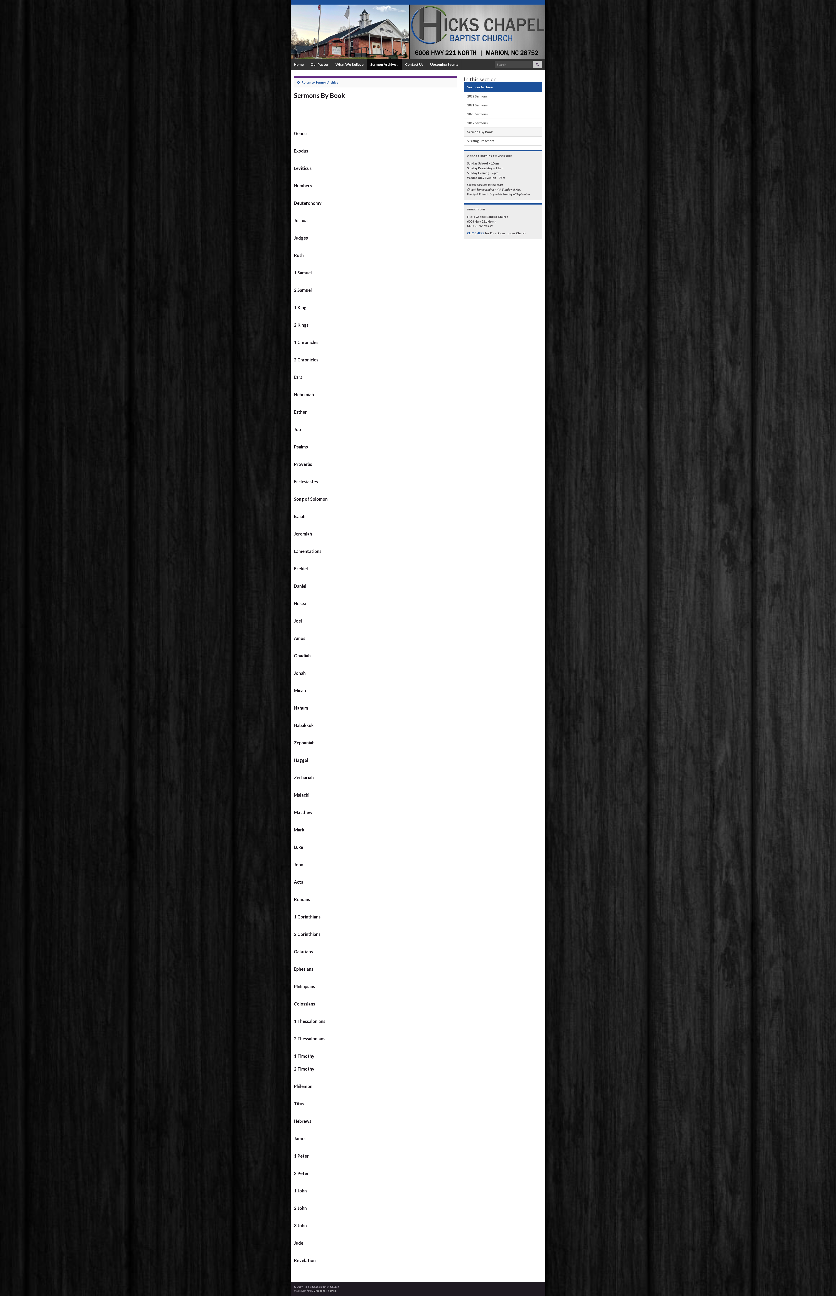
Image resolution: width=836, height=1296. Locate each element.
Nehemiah (304, 394)
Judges (301, 237)
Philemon (303, 1086)
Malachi (301, 794)
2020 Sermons (477, 114)
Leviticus (303, 168)
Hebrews (302, 1121)
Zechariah (304, 777)
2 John (300, 1208)
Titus (299, 1103)
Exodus (301, 150)
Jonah (300, 673)
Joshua (301, 220)
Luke (298, 847)
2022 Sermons (477, 96)
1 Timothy (304, 1056)
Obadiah (302, 655)
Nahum (301, 707)
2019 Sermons (477, 123)
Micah (300, 690)
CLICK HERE (475, 233)
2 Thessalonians (309, 1038)
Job (297, 429)
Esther (300, 412)
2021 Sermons (477, 105)
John (298, 864)
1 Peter (301, 1155)
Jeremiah (303, 533)
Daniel (300, 586)
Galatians (303, 951)
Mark (299, 829)
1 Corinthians (307, 916)
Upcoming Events (444, 64)
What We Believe (349, 64)
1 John (300, 1190)
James (300, 1138)
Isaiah (299, 516)
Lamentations (307, 551)
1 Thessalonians (309, 1021)
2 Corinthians (307, 934)
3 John (300, 1225)
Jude (298, 1243)
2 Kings (301, 324)
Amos (299, 638)
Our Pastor (319, 64)
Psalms (301, 446)
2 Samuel (303, 290)
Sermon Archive (383, 64)
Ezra (298, 377)
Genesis (301, 133)
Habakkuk (304, 725)
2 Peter (301, 1173)
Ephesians (303, 969)
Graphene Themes (325, 1290)
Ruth (299, 255)
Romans (302, 899)
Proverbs (303, 464)
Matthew (303, 812)
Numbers (303, 185)
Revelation (305, 1260)
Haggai (301, 760)
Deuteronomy (308, 203)
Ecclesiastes (306, 481)
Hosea (300, 603)
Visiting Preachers (480, 141)
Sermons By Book (480, 132)
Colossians (304, 1003)
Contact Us (414, 64)
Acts (298, 882)
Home (299, 64)
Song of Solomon (311, 499)
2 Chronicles (306, 359)
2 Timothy (304, 1068)
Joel (298, 620)
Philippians (304, 986)
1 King (300, 307)
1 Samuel (303, 272)
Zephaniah (304, 742)
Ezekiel (301, 568)
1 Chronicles (306, 342)
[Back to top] (826, 1286)
